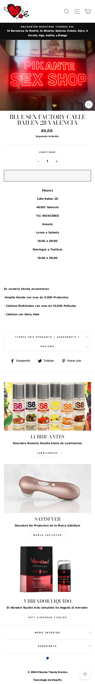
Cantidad (47, 152)
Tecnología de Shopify (47, 680)
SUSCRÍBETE (47, 646)
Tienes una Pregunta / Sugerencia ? (47, 337)
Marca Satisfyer (47, 535)
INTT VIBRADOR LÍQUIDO (47, 617)
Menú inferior (47, 632)
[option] (47, 31)
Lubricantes (47, 453)
